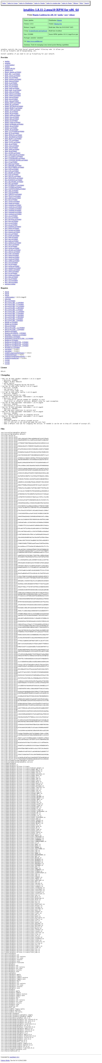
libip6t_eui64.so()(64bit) (12, 115)
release (72, 15)
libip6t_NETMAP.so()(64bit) (14, 106)
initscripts (8, 299)
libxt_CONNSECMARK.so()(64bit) (16, 160)
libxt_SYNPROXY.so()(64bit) (14, 185)
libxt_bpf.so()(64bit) (11, 200)
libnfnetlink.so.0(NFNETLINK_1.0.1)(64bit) (19, 338)
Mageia (59, 20)
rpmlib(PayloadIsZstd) (12, 358)
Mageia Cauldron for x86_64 (44, 15)
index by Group (13, 3)
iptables (7, 61)
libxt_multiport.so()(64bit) (13, 243)
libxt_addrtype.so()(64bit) (13, 198)
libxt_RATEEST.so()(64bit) (13, 180)
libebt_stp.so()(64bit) (11, 99)
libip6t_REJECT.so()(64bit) (13, 108)
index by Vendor (39, 3)
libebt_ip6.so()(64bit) (11, 85)
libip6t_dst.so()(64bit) (11, 113)
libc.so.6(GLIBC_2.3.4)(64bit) (14, 311)
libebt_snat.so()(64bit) (12, 97)
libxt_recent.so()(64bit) (12, 259)
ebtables (7, 67)
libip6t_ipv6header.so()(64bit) (14, 124)
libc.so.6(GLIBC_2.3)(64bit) (14, 310)
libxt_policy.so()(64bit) (12, 253)
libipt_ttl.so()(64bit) (11, 151)
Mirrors (75, 3)
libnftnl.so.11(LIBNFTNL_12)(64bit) (16, 344)
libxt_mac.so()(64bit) (11, 239)
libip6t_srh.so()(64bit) (11, 129)
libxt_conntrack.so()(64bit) (13, 214)
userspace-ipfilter (10, 284)
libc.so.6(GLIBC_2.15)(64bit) (14, 304)
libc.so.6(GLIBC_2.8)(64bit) (14, 320)
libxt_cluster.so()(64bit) (12, 203)
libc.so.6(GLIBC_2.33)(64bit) (14, 313)
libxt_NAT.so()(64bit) (11, 174)
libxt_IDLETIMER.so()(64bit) (14, 167)
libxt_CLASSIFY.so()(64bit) (14, 156)
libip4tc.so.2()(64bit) (11, 322)
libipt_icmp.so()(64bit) (12, 146)
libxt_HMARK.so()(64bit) (13, 165)
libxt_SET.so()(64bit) (11, 183)
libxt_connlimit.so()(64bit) (13, 210)
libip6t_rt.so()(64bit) (11, 128)
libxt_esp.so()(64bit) (11, 225)
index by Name (67, 3)
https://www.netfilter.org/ (35, 41)
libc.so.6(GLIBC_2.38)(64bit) (14, 317)
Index (4, 3)
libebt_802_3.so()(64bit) (12, 74)
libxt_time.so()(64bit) (11, 277)
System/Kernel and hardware (38, 31)
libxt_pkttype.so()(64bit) (12, 252)
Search (87, 3)
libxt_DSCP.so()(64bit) (12, 164)
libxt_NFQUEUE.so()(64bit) (14, 178)
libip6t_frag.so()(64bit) (12, 117)
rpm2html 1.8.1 (14, 1057)
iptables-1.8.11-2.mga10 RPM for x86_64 (51, 9)
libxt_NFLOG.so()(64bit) (13, 176)
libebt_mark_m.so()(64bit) (13, 90)
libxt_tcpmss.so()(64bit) (12, 275)
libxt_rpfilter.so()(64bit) (12, 261)
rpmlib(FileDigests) (11, 354)
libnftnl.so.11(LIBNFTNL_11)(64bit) (16, 342)
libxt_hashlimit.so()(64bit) (13, 226)
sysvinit (7, 360)
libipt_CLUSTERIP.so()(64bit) (14, 131)
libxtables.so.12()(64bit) (12, 347)
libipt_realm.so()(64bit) (12, 149)
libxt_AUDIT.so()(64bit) (12, 153)
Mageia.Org (58, 24)
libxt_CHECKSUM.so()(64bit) (14, 155)
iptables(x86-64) (10, 68)
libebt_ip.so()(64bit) (11, 83)
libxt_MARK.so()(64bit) (12, 173)
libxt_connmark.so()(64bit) (13, 212)
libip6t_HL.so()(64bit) (12, 104)
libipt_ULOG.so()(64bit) (12, 142)
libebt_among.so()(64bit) (12, 76)
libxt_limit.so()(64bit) (11, 237)
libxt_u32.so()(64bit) (11, 280)
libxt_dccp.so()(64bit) (11, 217)
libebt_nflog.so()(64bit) (12, 92)
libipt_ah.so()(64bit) (11, 144)
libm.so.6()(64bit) (10, 326)
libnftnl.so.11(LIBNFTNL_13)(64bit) (16, 346)
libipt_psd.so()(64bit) (11, 147)
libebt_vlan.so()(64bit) (12, 101)
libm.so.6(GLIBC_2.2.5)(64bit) (15, 328)
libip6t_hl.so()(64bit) (11, 120)
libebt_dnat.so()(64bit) (12, 81)
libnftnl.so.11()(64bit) (11, 340)
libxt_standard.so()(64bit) (13, 268)
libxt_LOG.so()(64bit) (12, 171)
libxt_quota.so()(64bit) (12, 255)
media (60, 15)
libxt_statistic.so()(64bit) (12, 270)
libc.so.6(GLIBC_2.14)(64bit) (14, 302)
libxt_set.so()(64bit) (11, 264)
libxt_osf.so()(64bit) (11, 246)
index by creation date (53, 3)
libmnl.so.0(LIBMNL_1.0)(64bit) (15, 333)
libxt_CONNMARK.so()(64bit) (15, 158)
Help (81, 3)
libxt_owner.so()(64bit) (12, 248)
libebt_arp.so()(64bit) (11, 77)
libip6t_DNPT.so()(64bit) (13, 102)
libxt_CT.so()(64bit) (11, 162)
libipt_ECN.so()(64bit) (12, 133)
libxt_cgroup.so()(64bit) (12, 201)
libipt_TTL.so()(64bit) (12, 140)
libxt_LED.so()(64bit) (12, 169)
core (66, 15)
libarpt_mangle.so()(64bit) (13, 72)
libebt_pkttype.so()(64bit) (13, 94)
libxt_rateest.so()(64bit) (12, 257)
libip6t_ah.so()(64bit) (11, 111)
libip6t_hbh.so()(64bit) (12, 119)
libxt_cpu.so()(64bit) (11, 216)
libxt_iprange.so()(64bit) (12, 232)
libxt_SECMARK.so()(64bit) (14, 182)
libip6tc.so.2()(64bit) (11, 324)
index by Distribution (26, 3)
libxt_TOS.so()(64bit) (11, 192)
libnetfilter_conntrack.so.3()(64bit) (15, 335)
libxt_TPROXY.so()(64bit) (13, 194)
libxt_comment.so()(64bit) (13, 205)
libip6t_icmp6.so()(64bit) (12, 122)
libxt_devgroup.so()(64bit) (13, 219)
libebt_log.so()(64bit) (11, 86)
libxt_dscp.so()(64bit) (11, 221)
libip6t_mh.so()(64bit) (12, 126)
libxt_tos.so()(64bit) (11, 279)
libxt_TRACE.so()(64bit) (13, 196)
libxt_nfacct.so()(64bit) (12, 244)
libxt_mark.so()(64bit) (12, 241)
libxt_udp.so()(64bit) (11, 282)
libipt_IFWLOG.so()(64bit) (13, 135)
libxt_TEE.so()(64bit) (11, 191)
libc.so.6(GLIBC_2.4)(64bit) (14, 319)
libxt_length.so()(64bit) (12, 235)
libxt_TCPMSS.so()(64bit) (13, 187)
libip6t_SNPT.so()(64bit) (12, 110)
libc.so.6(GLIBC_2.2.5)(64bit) (14, 306)
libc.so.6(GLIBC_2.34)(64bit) (14, 315)
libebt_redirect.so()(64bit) (13, 95)
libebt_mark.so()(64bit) (12, 88)
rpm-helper (8, 349)
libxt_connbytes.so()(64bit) (13, 207)
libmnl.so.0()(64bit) (11, 331)
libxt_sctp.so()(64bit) (11, 262)
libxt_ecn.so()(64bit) (11, 223)
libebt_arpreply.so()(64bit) (13, 79)
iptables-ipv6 (9, 70)
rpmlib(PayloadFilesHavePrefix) (15, 356)
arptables (7, 63)
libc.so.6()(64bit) (10, 301)
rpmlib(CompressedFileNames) (14, 353)
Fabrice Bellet (5, 1060)
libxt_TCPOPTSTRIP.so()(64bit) (15, 189)
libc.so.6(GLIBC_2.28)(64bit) (14, 308)
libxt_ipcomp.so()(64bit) (12, 230)
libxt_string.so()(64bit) (12, 271)
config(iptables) (10, 65)
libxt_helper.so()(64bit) (12, 228)
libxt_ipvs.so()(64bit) (11, 234)
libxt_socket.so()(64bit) (12, 266)
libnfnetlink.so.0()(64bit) (12, 337)
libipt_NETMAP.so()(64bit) (13, 137)
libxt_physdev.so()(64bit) (13, 250)
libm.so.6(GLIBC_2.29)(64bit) (14, 329)
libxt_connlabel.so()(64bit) (13, 208)
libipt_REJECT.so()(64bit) (13, 138)
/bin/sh (7, 292)
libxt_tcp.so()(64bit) (11, 273)
